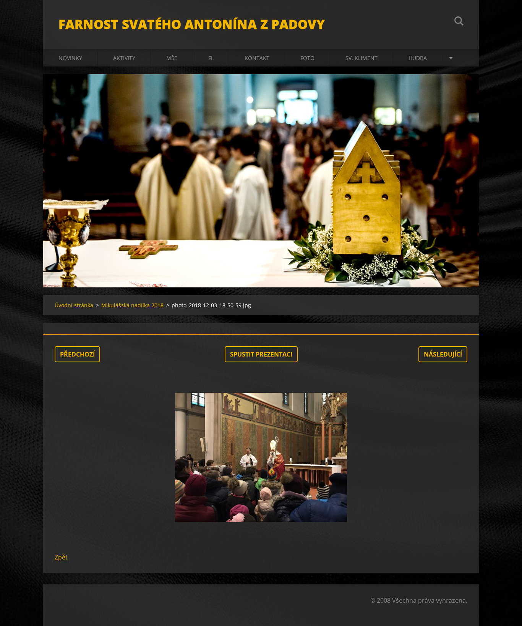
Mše (171, 58)
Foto (307, 58)
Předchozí (77, 354)
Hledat (459, 22)
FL (211, 58)
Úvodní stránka (74, 305)
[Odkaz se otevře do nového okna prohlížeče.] (261, 457)
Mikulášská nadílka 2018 (132, 305)
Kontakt (257, 58)
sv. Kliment (361, 58)
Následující (443, 354)
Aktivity (124, 58)
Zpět (61, 557)
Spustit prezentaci (261, 354)
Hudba (418, 58)
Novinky (70, 58)
